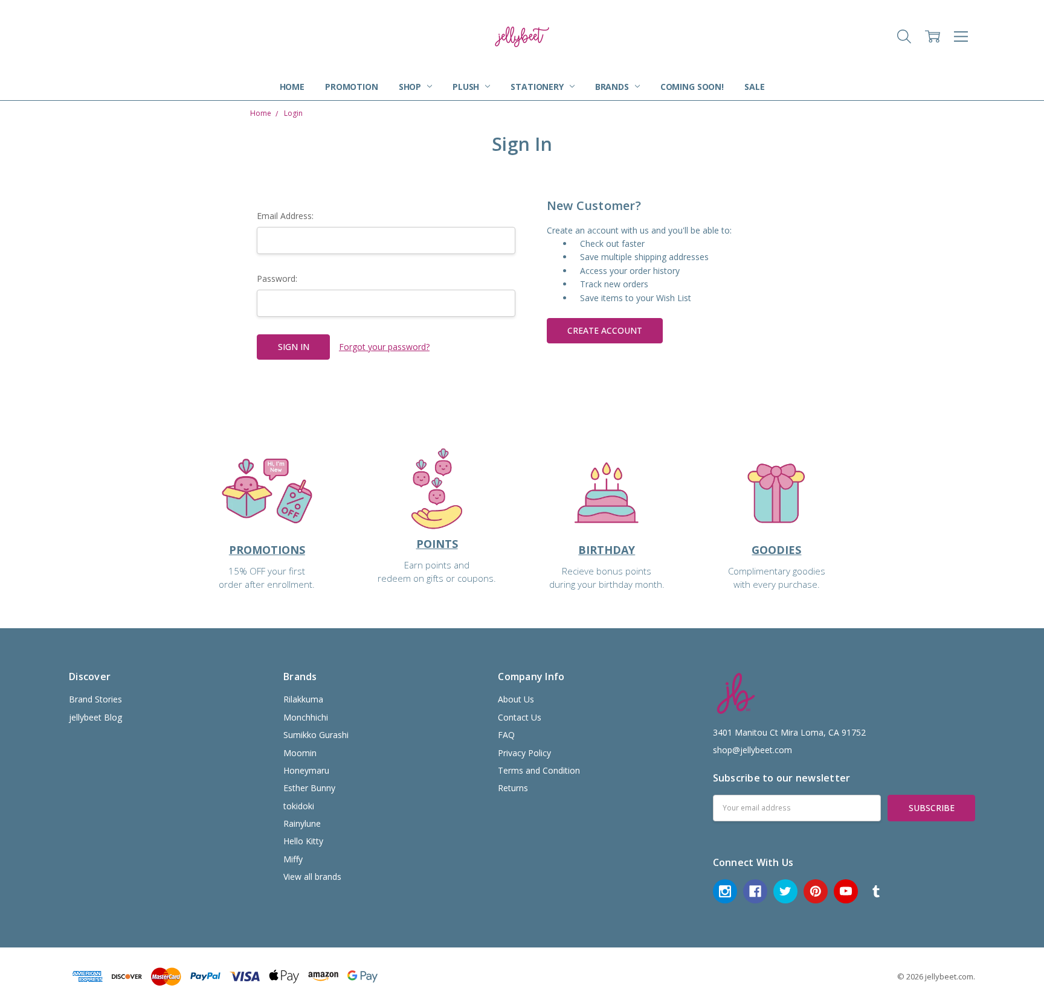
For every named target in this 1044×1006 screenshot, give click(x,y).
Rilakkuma (303, 699)
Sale (754, 86)
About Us (516, 699)
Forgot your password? (384, 346)
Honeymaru (306, 770)
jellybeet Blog (95, 717)
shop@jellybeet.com (752, 750)
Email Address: (285, 215)
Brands (613, 86)
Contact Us (519, 717)
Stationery (538, 86)
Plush (467, 86)
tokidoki (298, 806)
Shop (411, 86)
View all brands (312, 876)
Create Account (604, 330)
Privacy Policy (524, 753)
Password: (277, 278)
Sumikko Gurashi (316, 734)
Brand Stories (95, 699)
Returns (513, 788)
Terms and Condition (539, 770)
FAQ (506, 734)
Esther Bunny (309, 788)
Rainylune (302, 823)
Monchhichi (305, 717)
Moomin (300, 753)
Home (292, 86)
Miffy (293, 859)
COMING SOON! (692, 86)
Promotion (351, 86)
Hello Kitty (303, 841)
